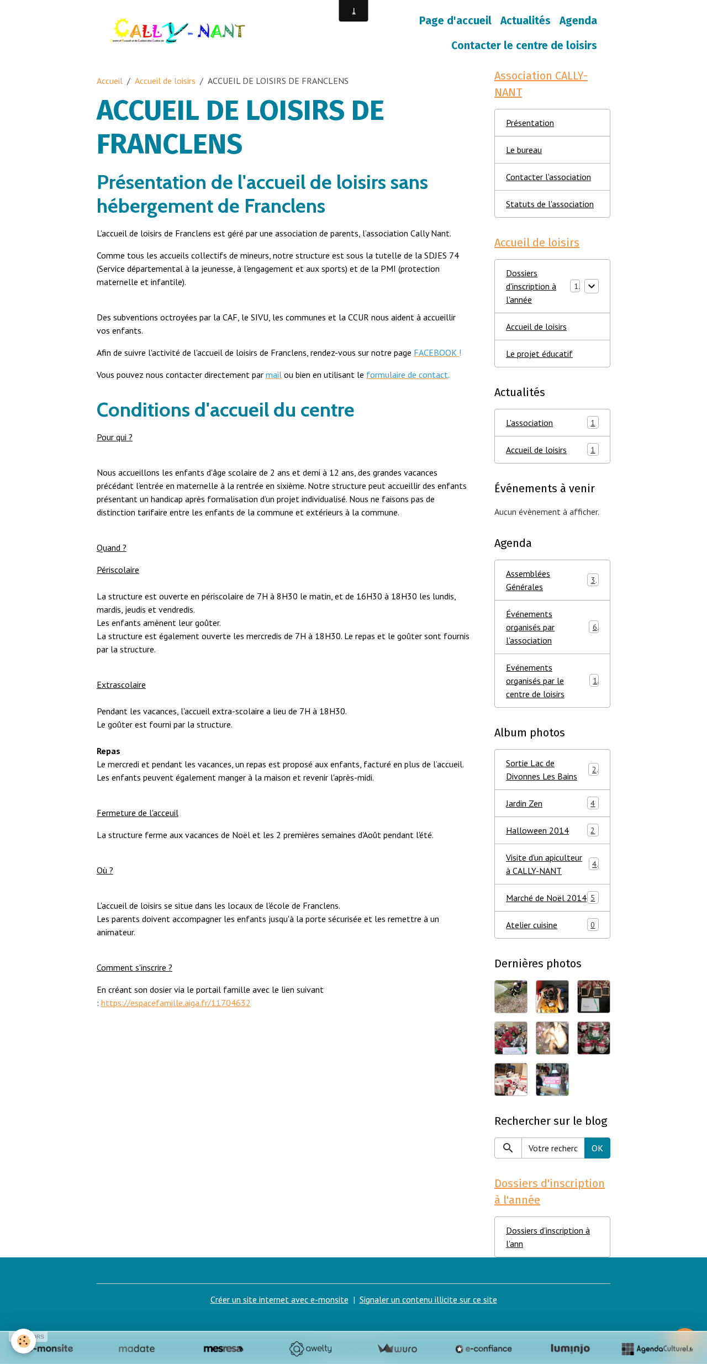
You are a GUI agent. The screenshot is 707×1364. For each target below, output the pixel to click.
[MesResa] (223, 1348)
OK (597, 1148)
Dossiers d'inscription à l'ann (548, 1237)
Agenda (578, 20)
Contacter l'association (548, 176)
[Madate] (137, 1348)
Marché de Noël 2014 (550, 897)
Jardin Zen (550, 803)
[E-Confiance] (484, 1348)
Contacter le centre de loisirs (524, 45)
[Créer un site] (50, 1348)
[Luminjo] (570, 1348)
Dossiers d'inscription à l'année (531, 286)
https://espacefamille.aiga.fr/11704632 (176, 1002)
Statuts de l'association (550, 203)
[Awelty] (310, 1348)
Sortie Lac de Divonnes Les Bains (551, 769)
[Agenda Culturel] (657, 1348)
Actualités (525, 20)
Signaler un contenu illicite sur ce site (428, 1299)
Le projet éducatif (539, 353)
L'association (550, 422)
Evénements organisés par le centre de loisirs (551, 680)
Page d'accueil (455, 20)
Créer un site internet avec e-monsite (279, 1299)
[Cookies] (23, 1341)
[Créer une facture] (397, 1348)
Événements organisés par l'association (551, 627)
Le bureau (524, 149)
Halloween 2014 (550, 830)
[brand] (180, 34)
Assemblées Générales (550, 580)
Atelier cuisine (550, 924)
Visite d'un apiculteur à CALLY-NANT (551, 864)
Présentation (530, 122)
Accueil (110, 80)
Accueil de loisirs (165, 80)
